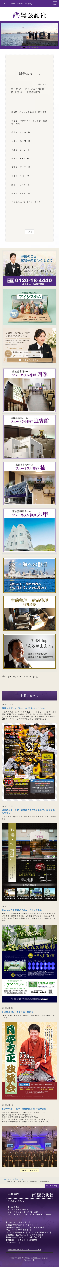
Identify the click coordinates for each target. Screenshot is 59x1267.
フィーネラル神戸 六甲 (38, 1232)
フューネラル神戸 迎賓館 (17, 1230)
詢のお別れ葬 (25, 1222)
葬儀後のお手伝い (14, 1225)
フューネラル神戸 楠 (15, 1232)
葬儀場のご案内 (13, 1227)
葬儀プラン (31, 1225)
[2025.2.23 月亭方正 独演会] (29, 1060)
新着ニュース (18, 1179)
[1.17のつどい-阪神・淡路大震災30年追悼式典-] (29, 1146)
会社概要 (33, 1240)
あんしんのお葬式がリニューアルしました (22, 910)
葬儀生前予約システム (16, 1235)
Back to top (52, 1186)
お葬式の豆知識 (36, 1235)
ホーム (7, 1179)
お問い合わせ (12, 1242)
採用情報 (10, 1240)
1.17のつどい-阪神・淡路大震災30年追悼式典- (24, 1109)
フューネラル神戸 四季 (34, 1227)
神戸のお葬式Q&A (14, 1237)
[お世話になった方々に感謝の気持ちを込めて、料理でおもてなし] (29, 861)
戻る (29, 231)
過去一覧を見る (30, 1170)
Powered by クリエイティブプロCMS (24, 1250)
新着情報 (22, 1240)
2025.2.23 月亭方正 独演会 (17, 1012)
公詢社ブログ (33, 1237)
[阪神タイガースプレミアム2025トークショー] (29, 761)
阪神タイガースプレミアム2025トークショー (24, 708)
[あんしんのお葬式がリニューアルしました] (29, 963)
